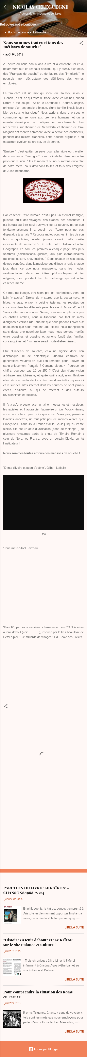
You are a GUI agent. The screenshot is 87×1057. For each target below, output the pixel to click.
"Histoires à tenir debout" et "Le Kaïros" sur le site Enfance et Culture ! (38, 942)
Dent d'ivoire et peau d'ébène (22, 533)
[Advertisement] (43, 834)
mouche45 (54, 533)
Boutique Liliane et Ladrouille (27, 32)
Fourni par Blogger (45, 1049)
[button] (81, 44)
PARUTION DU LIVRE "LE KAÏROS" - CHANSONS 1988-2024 (36, 890)
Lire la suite (74, 927)
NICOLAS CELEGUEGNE (40, 7)
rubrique (34, 632)
